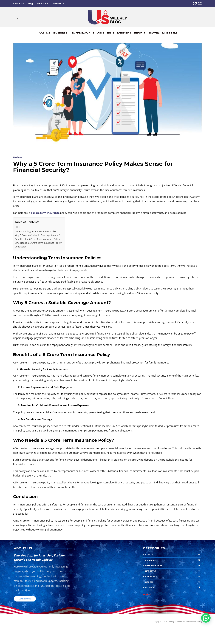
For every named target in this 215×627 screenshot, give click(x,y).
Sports (98, 32)
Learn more (25, 599)
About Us (18, 3)
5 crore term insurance (45, 213)
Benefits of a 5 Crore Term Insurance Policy (37, 239)
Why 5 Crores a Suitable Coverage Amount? (37, 235)
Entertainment (119, 32)
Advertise (42, 3)
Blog (30, 3)
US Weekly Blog (195, 621)
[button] (206, 618)
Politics (44, 32)
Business (60, 32)
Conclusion (20, 246)
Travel (153, 32)
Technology (80, 32)
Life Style (170, 32)
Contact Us (58, 3)
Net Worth (172, 576)
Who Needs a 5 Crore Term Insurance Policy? (38, 242)
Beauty (140, 32)
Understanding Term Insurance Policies (35, 231)
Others (172, 582)
